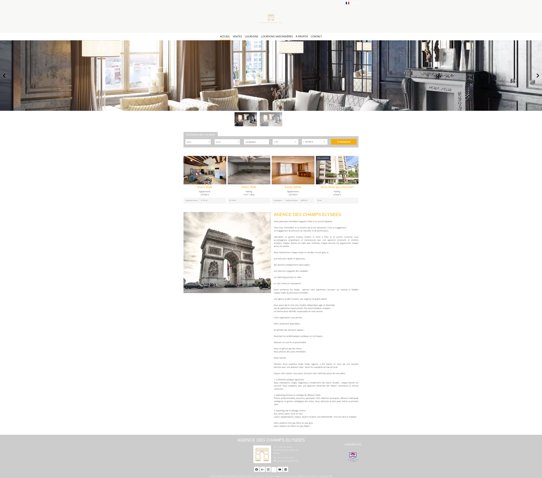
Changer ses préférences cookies (301, 476)
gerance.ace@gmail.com (287, 460)
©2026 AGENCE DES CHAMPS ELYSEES (226, 476)
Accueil (271, 19)
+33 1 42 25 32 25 (285, 457)
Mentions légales (254, 476)
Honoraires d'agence (274, 476)
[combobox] (198, 142)
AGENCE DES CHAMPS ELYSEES (271, 440)
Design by (326, 476)
